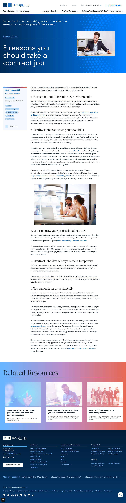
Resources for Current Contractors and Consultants (20, 491)
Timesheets (95, 448)
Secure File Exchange (115, 451)
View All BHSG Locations (12, 454)
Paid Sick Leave (113, 454)
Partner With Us (114, 5)
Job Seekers (9, 119)
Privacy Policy (78, 491)
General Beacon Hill (11, 112)
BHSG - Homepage (67, 448)
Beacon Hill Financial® (37, 451)
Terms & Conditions (114, 463)
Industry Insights (66, 464)
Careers (74, 5)
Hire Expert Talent (49, 11)
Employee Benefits (114, 448)
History (63, 456)
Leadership (64, 454)
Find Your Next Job (69, 11)
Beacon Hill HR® (35, 456)
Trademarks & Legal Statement (62, 491)
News (62, 459)
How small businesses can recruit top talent (101, 412)
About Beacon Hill (12, 90)
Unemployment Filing (97, 454)
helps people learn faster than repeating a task (51, 176)
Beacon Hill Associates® (38, 448)
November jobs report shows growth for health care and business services (21, 413)
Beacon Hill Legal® (36, 459)
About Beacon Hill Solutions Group (16, 11)
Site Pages (98, 491)
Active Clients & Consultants (90, 5)
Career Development (12, 109)
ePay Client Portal (97, 466)
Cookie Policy (89, 491)
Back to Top (14, 126)
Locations (63, 5)
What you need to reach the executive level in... (101, 477)
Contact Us (10, 97)
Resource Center (12, 94)
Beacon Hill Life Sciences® (38, 462)
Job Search (9, 115)
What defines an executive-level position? (66, 477)
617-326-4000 (9, 457)
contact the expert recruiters (81, 348)
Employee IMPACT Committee (70, 451)
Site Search (108, 491)
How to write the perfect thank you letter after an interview (63, 412)
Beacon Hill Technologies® (38, 464)
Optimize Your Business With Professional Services (101, 11)
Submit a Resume (44, 491)
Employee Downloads (98, 451)
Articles (8, 105)
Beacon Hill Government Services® (41, 454)
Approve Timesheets (97, 463)
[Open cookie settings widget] (3, 500)
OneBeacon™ (34, 467)
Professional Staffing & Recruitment (34, 477)
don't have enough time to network (72, 241)
